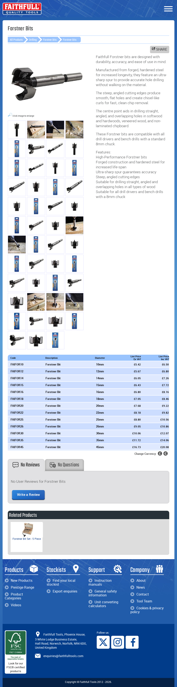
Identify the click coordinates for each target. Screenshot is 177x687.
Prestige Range (22, 587)
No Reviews (30, 465)
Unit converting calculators (103, 604)
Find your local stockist (61, 582)
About (141, 580)
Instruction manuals (100, 582)
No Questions (68, 465)
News (140, 587)
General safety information (102, 593)
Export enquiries (65, 591)
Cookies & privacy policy (147, 610)
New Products (21, 580)
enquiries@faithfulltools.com (63, 656)
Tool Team (144, 601)
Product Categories (14, 596)
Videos (16, 605)
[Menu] (168, 9)
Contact (142, 594)
